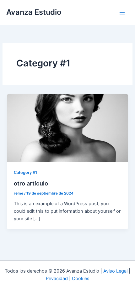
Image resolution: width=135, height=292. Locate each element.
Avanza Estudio (33, 12)
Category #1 (25, 172)
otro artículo (31, 183)
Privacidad (57, 278)
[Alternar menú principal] (122, 12)
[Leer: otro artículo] (67, 127)
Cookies (80, 278)
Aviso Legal (115, 271)
